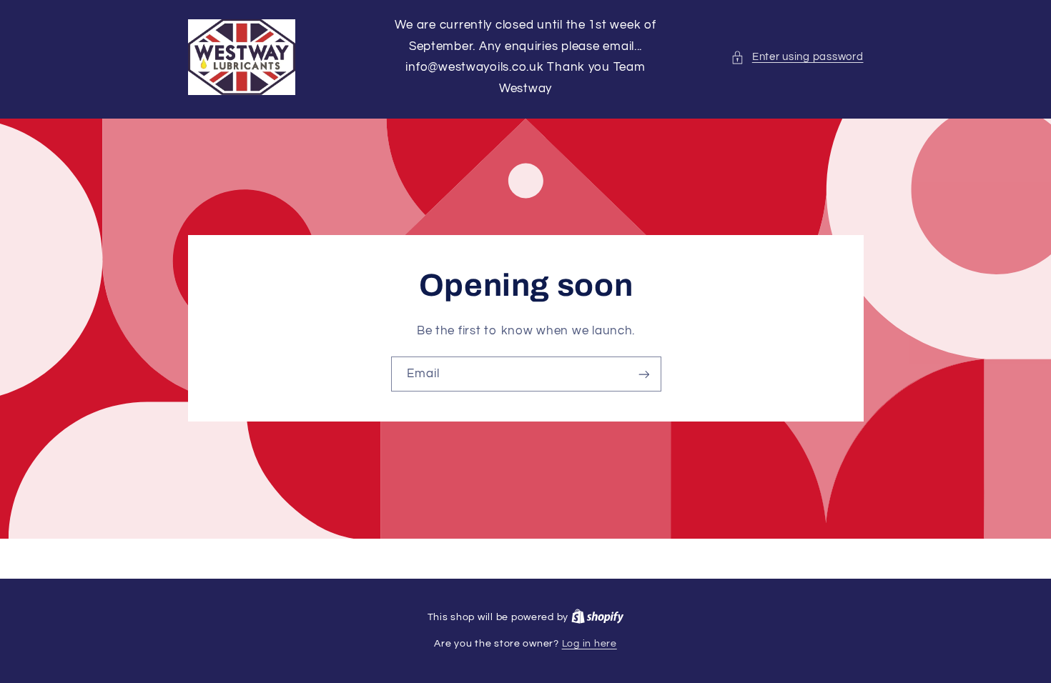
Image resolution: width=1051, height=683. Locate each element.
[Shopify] (597, 617)
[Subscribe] (643, 374)
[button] (797, 57)
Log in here (589, 644)
